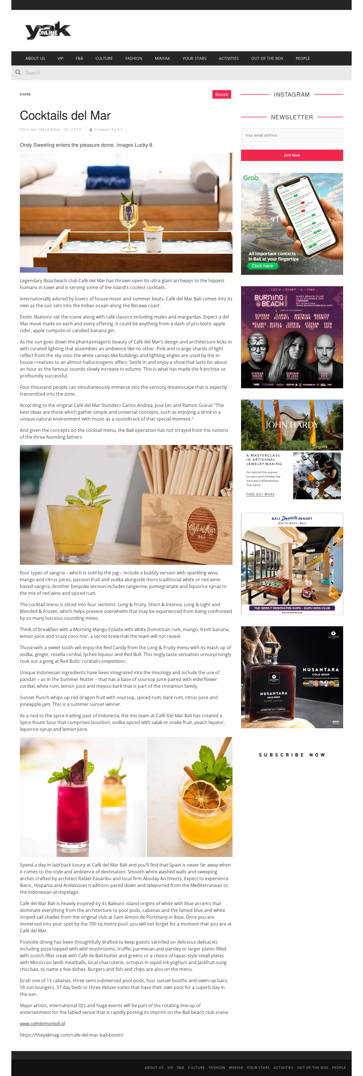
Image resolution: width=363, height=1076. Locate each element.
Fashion (133, 58)
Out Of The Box (267, 58)
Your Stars (194, 58)
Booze (221, 94)
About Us (35, 58)
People (303, 58)
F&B (79, 58)
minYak (162, 58)
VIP (60, 58)
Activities (229, 58)
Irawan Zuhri (109, 129)
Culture (104, 58)
